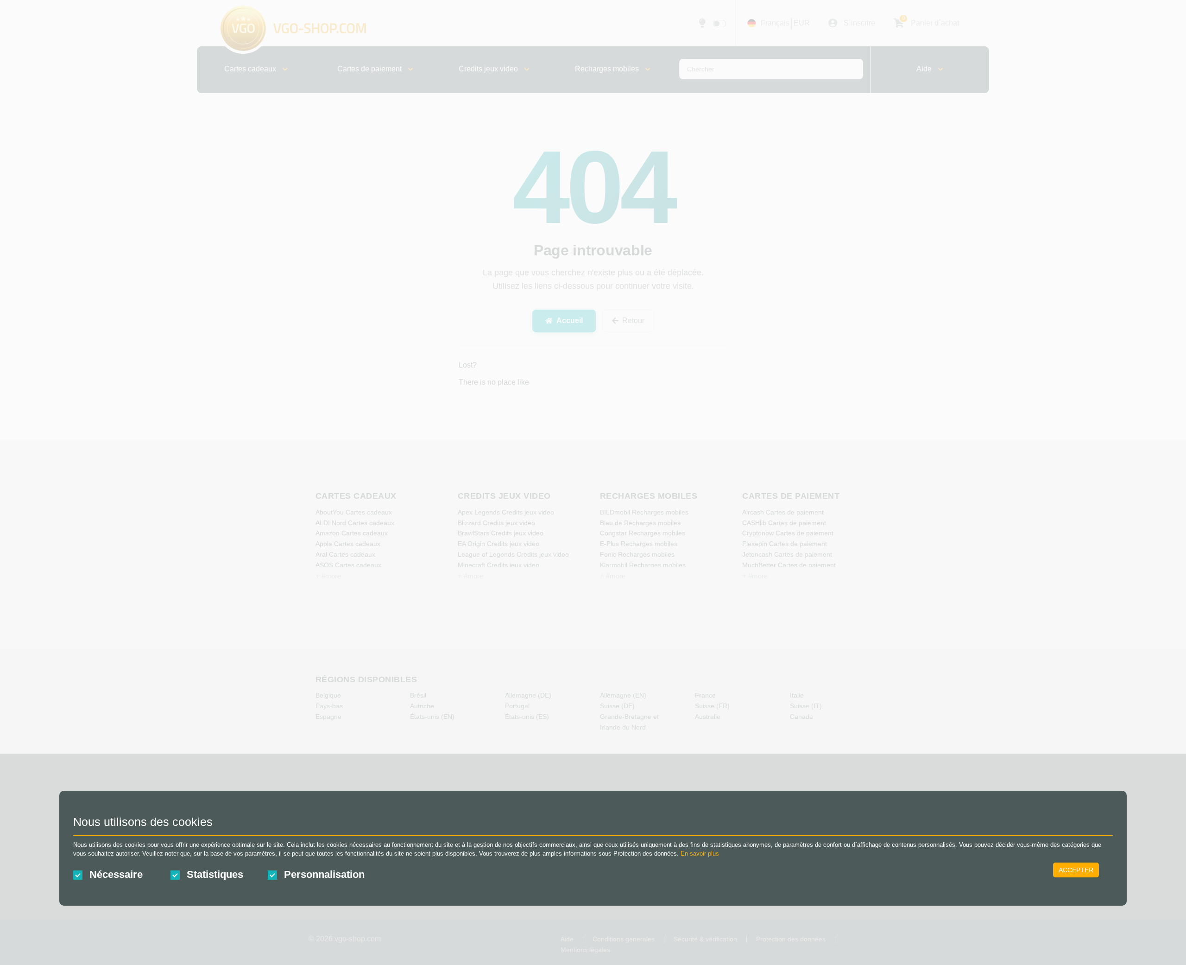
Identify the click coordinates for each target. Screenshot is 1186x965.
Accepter (1076, 870)
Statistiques (215, 874)
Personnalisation (324, 874)
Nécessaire (116, 874)
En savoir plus (700, 853)
